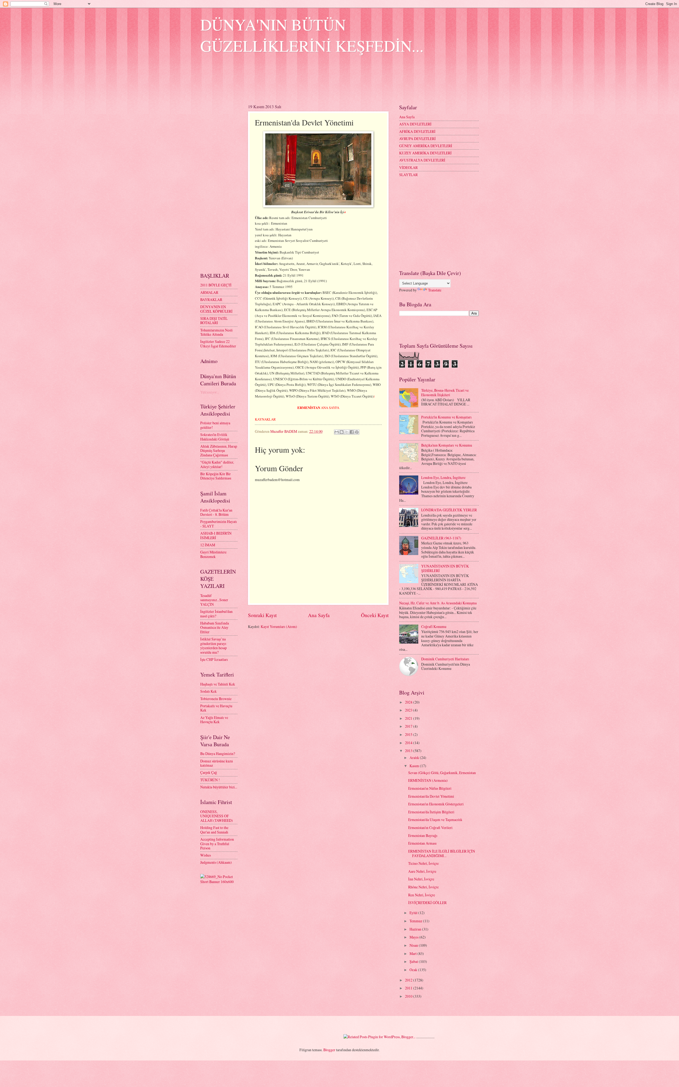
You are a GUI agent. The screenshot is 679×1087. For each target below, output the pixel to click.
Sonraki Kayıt (262, 615)
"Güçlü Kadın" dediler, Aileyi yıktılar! (217, 464)
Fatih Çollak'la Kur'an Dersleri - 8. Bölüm (216, 512)
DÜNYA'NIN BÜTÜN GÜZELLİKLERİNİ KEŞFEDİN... (312, 35)
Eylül (414, 912)
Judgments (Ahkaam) (216, 862)
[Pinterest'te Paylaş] (356, 432)
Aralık (415, 757)
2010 (409, 996)
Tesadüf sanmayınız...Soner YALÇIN (214, 600)
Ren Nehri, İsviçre (421, 894)
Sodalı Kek (208, 691)
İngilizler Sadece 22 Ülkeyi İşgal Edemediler (218, 343)
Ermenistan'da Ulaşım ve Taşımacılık (435, 819)
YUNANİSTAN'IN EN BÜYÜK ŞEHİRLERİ (445, 568)
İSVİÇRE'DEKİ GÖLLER (427, 902)
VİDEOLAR (408, 167)
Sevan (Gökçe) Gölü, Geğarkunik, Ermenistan (442, 772)
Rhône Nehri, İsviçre (423, 886)
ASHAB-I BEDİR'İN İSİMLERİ (216, 535)
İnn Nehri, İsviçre (421, 878)
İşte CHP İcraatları (214, 659)
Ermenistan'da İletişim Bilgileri (431, 811)
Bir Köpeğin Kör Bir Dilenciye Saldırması (215, 476)
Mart (413, 953)
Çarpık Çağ (208, 772)
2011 (409, 987)
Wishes (205, 855)
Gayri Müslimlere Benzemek (213, 554)
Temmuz (416, 920)
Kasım (415, 765)
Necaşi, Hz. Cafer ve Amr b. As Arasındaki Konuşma (438, 602)
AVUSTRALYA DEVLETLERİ (422, 160)
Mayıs (414, 937)
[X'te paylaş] (346, 432)
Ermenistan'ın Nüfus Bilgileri (429, 788)
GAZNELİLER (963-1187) (441, 537)
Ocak (414, 969)
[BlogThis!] (341, 432)
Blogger (329, 1049)
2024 (409, 702)
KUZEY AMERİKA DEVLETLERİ (425, 152)
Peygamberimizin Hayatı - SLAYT (218, 524)
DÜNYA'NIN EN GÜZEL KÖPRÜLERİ (216, 309)
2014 (409, 742)
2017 (409, 726)
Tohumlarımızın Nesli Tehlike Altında (216, 332)
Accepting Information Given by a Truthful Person (217, 843)
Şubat (414, 961)
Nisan (414, 945)
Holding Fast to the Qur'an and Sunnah (214, 830)
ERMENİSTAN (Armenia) (428, 780)
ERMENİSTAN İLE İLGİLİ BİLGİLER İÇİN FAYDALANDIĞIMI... (441, 853)
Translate (434, 290)
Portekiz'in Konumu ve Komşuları (446, 417)
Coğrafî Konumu (433, 626)
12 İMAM (207, 544)
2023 (409, 710)
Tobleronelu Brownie (216, 698)
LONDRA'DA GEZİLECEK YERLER (449, 509)
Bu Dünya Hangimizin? (217, 753)
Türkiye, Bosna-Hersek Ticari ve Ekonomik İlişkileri (445, 392)
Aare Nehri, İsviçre (422, 871)
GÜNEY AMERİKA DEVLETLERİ (425, 145)
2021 (409, 718)
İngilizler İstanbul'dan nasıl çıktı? (216, 613)
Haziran (416, 929)
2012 (409, 980)
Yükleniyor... (209, 392)
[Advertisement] (296, 83)
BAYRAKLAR (211, 299)
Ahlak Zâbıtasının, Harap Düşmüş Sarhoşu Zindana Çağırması (218, 450)
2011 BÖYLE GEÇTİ (216, 284)
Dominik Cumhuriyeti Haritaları (445, 658)
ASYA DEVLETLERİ (415, 123)
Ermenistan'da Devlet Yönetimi (431, 796)
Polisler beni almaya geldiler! (215, 425)
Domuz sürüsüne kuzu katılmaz (216, 763)
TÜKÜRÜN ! (210, 779)
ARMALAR (209, 292)
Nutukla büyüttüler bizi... (218, 786)
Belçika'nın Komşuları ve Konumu (446, 445)
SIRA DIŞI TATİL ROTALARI (214, 320)
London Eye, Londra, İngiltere (443, 477)
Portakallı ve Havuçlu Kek (216, 708)
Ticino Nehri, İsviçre (423, 863)
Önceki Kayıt (375, 615)
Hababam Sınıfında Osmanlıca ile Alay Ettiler (214, 627)
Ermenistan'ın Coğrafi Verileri (430, 827)
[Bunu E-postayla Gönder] (336, 432)
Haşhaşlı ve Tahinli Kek (217, 684)
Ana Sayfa (319, 615)
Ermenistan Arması (422, 843)
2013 (409, 750)
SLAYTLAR (408, 174)
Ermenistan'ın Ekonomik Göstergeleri (436, 803)
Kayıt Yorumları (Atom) (279, 626)
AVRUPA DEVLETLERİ (417, 138)
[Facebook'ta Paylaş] (351, 432)
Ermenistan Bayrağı (422, 835)
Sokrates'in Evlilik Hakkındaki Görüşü (214, 437)
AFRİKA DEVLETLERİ (417, 131)
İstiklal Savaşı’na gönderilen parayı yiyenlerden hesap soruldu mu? (213, 645)
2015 (409, 734)
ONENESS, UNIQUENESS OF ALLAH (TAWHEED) (216, 816)
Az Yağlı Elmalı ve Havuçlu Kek (214, 719)
